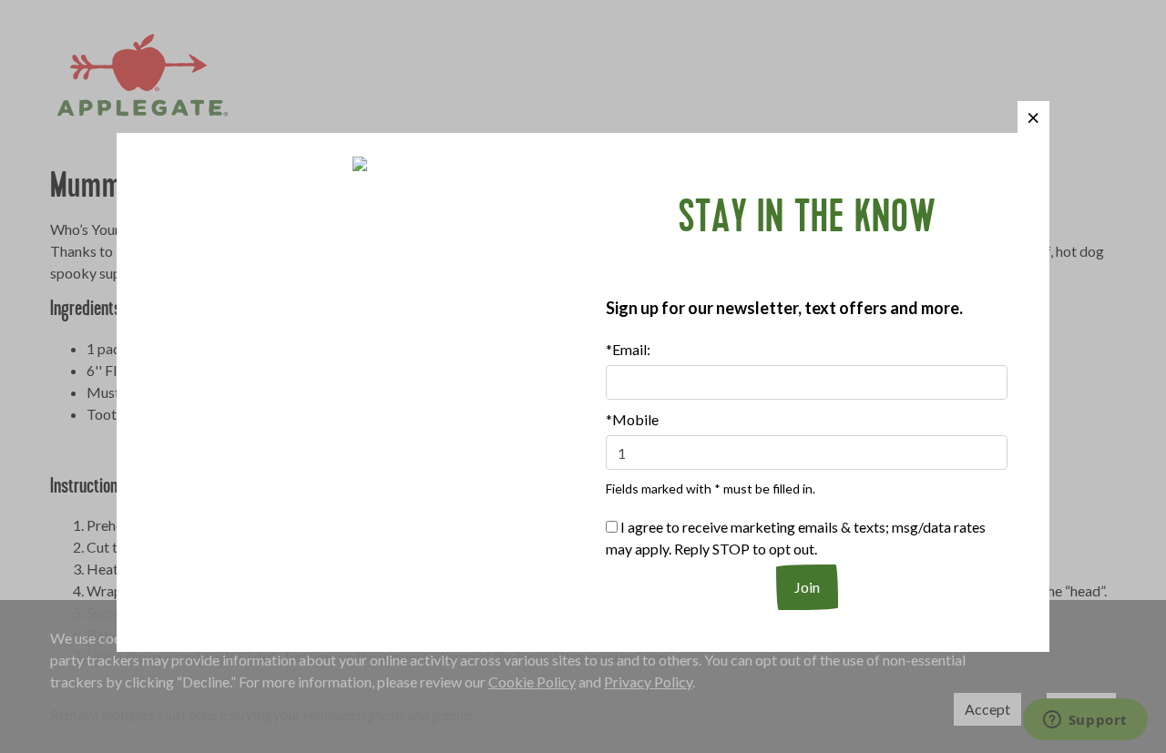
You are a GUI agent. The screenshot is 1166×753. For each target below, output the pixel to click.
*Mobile (632, 419)
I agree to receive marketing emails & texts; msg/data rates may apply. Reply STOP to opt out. (796, 537)
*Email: (628, 349)
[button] (1033, 117)
